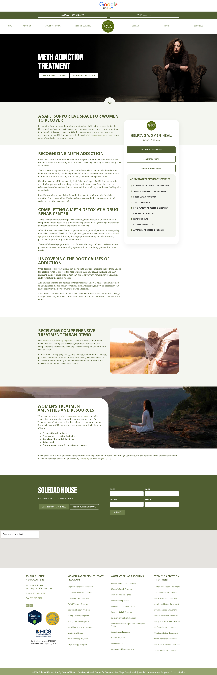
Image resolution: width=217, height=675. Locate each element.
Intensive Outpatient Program (123, 618)
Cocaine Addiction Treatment (166, 604)
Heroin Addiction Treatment (166, 615)
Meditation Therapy (76, 633)
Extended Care (117, 643)
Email (148, 500)
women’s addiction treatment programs (71, 416)
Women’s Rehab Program (121, 589)
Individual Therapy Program (80, 627)
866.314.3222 (108, 458)
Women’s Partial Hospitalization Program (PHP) (128, 624)
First (112, 489)
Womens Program (53, 26)
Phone (113, 500)
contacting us (85, 458)
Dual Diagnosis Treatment (78, 598)
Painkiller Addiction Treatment (167, 644)
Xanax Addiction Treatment (166, 650)
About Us (27, 26)
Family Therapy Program (78, 615)
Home (9, 26)
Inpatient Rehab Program (121, 612)
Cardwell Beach (69, 672)
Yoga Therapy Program (77, 644)
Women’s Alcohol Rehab (121, 595)
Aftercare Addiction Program (123, 649)
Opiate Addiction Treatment (166, 633)
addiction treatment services (99, 135)
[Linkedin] (31, 605)
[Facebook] (27, 605)
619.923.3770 (36, 598)
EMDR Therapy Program (78, 604)
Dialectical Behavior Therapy (80, 592)
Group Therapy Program (78, 621)
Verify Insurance (83, 26)
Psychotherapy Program (78, 638)
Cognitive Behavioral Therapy (80, 587)
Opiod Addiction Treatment (165, 638)
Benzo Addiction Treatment (165, 598)
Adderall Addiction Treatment (167, 587)
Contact (136, 26)
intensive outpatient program (56, 340)
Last (147, 489)
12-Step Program (118, 637)
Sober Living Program (120, 632)
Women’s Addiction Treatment (124, 583)
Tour (166, 26)
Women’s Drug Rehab (120, 600)
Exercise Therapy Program (79, 610)
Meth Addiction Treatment (165, 627)
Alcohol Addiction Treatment (166, 592)
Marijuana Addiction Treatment (167, 621)
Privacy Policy (178, 672)
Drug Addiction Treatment (165, 610)
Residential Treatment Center (123, 606)
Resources (198, 26)
